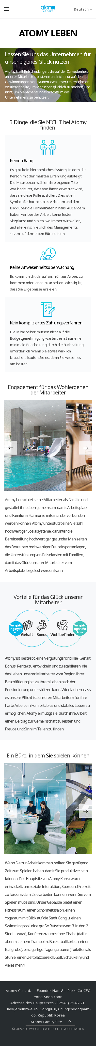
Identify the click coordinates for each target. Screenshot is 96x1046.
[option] (48, 445)
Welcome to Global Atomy (48, 9)
